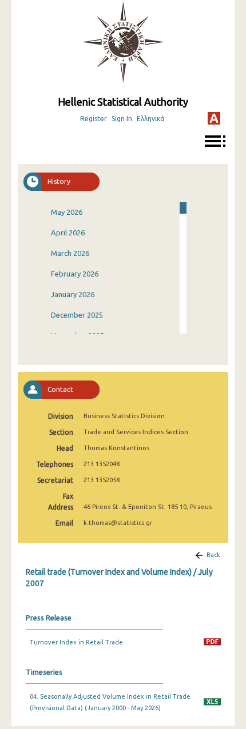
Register (93, 118)
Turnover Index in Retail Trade (76, 642)
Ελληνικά (150, 118)
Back (213, 554)
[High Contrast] (214, 118)
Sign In (122, 118)
